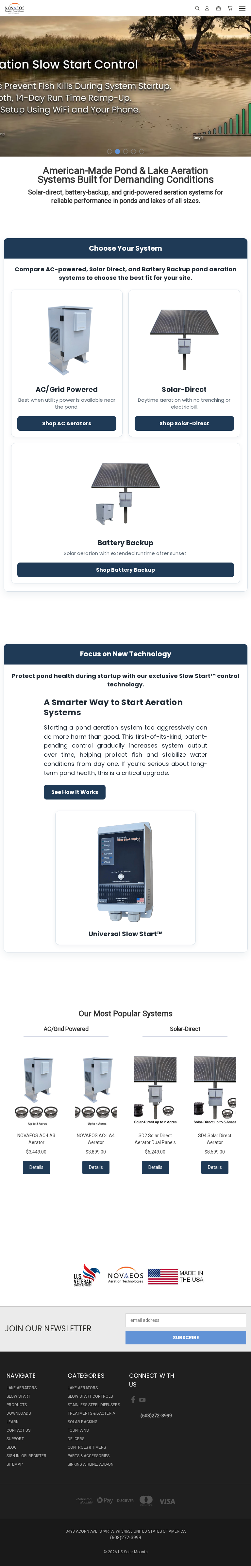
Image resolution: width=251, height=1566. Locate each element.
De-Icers (76, 1439)
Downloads (19, 1413)
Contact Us (18, 1430)
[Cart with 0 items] (229, 8)
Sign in (14, 1456)
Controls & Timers (87, 1447)
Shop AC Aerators (66, 423)
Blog (12, 1447)
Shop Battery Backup (125, 570)
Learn (13, 1422)
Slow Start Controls (90, 1396)
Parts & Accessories (88, 1456)
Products (17, 1405)
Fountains (78, 1430)
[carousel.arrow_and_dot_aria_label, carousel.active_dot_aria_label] (117, 151)
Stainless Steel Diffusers (94, 1405)
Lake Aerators (22, 1388)
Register (37, 1456)
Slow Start (18, 1396)
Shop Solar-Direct (184, 423)
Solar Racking (82, 1422)
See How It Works (74, 792)
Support (15, 1439)
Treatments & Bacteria (91, 1413)
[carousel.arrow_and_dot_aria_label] (109, 151)
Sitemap (15, 1464)
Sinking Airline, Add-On (90, 1464)
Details (36, 1167)
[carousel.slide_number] (125, 86)
